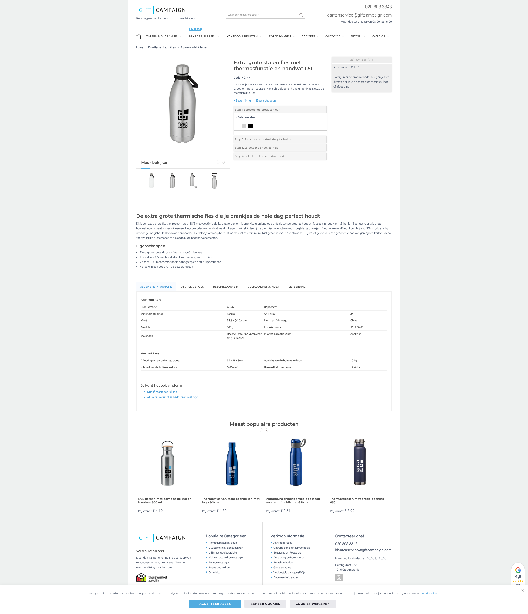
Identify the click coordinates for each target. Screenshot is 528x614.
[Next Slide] (223, 162)
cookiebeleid (429, 593)
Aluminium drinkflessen (194, 47)
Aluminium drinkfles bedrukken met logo (172, 397)
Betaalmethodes (283, 562)
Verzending (297, 286)
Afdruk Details (193, 286)
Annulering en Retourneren (288, 557)
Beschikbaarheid (225, 286)
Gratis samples (282, 567)
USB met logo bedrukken (223, 552)
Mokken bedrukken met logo (226, 557)
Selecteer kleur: (246, 117)
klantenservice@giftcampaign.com (359, 15)
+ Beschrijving (242, 100)
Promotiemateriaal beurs (223, 542)
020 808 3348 (378, 7)
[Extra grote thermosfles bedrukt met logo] (183, 107)
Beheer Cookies (265, 603)
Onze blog (215, 572)
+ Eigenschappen (265, 100)
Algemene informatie (156, 286)
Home (140, 47)
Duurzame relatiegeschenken (226, 547)
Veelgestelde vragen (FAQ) (289, 572)
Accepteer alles (215, 603)
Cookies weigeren (313, 603)
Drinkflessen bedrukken (162, 47)
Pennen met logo (219, 562)
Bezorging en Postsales (287, 552)
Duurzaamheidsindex (263, 286)
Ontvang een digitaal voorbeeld (291, 547)
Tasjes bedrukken (219, 567)
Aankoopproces (282, 542)
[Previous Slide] (219, 162)
